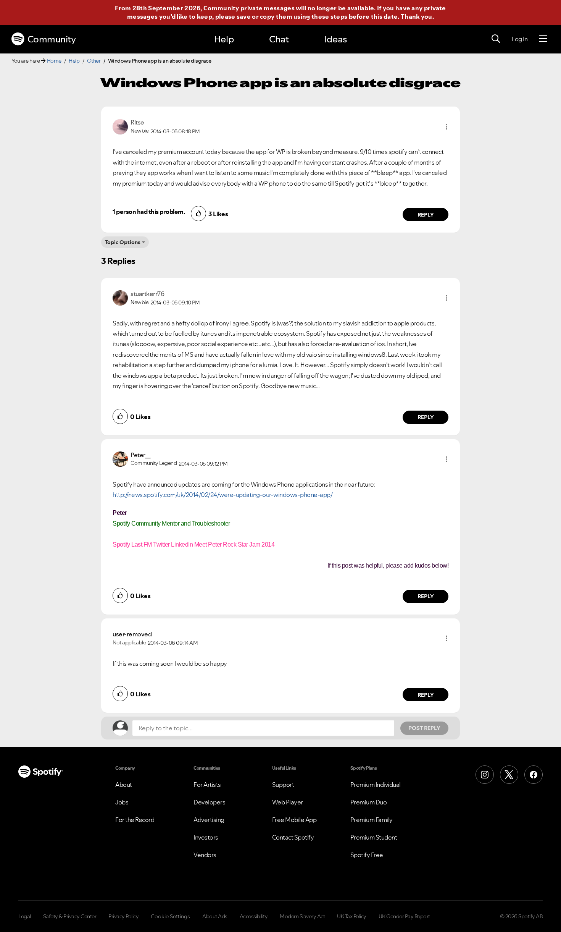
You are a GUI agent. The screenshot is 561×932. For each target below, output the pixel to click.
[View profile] (120, 126)
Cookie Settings (170, 916)
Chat (279, 39)
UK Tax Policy (351, 916)
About (123, 784)
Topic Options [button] (122, 242)
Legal (24, 916)
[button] (446, 127)
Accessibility (254, 916)
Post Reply (424, 728)
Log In (519, 39)
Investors (205, 837)
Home (54, 61)
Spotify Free (366, 855)
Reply (426, 214)
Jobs (121, 802)
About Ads (214, 916)
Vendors (204, 855)
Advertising (208, 820)
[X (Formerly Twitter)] (509, 774)
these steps (329, 16)
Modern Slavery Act (302, 916)
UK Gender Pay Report (404, 916)
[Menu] (543, 39)
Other (94, 61)
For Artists (207, 784)
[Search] (495, 39)
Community (51, 39)
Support (283, 784)
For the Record (134, 820)
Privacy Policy (123, 916)
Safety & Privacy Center (70, 916)
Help (224, 39)
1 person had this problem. (149, 211)
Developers (209, 802)
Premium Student (373, 837)
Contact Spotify (293, 837)
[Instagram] (485, 774)
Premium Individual (375, 784)
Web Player (287, 802)
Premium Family (371, 820)
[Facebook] (533, 774)
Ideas (335, 39)
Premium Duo (368, 802)
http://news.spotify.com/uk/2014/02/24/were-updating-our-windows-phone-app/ (222, 494)
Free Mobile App (294, 820)
